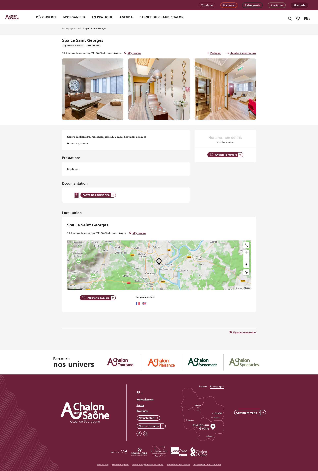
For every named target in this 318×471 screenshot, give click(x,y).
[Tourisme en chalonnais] (159, 451)
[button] (290, 18)
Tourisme (207, 5)
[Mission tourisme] (139, 451)
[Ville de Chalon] (198, 451)
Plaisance (228, 5)
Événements (252, 5)
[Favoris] (298, 18)
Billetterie (299, 5)
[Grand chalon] (179, 451)
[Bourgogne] (119, 451)
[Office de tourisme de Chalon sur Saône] (15, 17)
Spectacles (276, 5)
